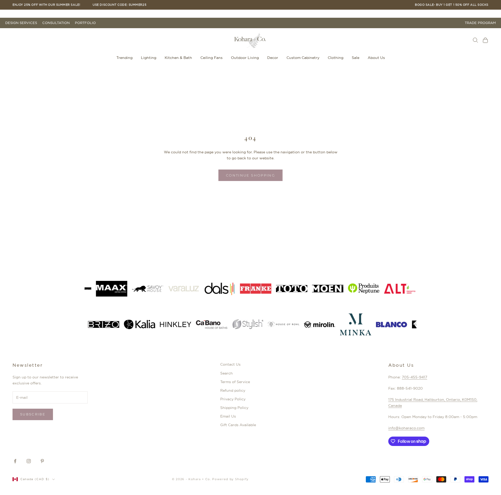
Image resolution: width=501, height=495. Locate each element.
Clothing (335, 57)
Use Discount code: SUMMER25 (119, 5)
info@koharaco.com (406, 428)
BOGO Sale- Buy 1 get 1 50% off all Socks (451, 5)
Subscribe (32, 414)
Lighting (148, 57)
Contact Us (230, 364)
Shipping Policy (234, 407)
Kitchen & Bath (178, 57)
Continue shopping (250, 175)
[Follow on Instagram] (28, 461)
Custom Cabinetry (303, 57)
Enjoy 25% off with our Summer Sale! (46, 5)
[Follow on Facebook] (15, 461)
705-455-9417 (414, 377)
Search (226, 373)
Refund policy (232, 390)
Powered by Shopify (230, 479)
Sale (355, 57)
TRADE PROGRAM (480, 23)
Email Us (228, 416)
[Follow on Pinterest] (42, 461)
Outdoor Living (245, 57)
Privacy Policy (233, 399)
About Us (376, 57)
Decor (272, 57)
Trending (124, 57)
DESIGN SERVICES (21, 23)
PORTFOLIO (85, 23)
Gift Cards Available (238, 424)
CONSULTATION (56, 23)
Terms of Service (235, 381)
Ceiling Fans (211, 57)
